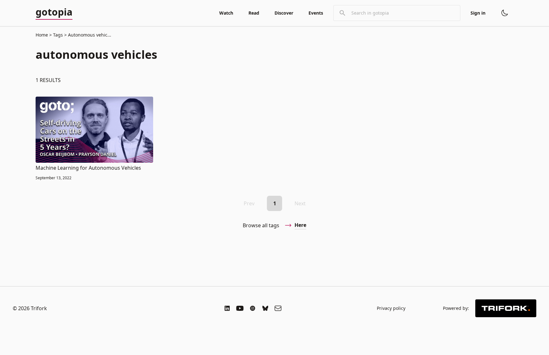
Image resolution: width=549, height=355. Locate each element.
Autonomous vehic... (89, 35)
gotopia (54, 12)
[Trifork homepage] (505, 308)
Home (42, 35)
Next (300, 203)
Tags (58, 35)
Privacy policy (391, 308)
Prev (249, 203)
